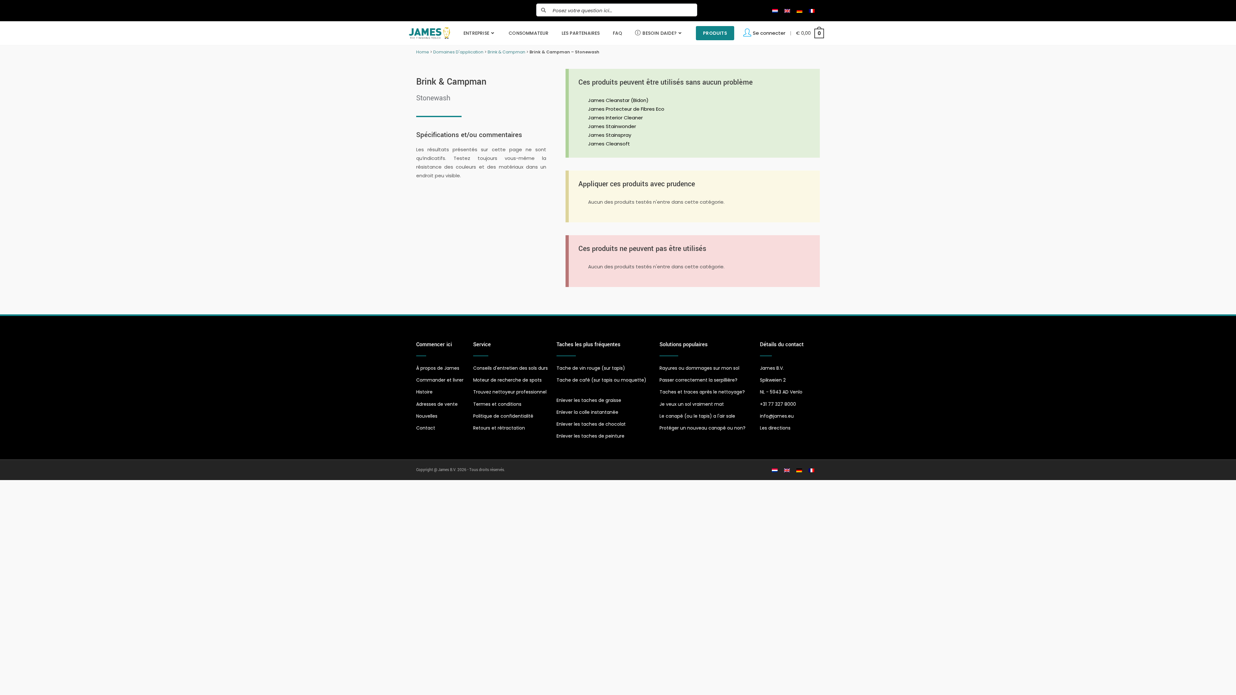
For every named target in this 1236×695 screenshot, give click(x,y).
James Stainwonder (612, 126)
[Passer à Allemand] (799, 10)
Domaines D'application (458, 52)
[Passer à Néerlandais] (775, 10)
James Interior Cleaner (615, 117)
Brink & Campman (506, 52)
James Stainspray (609, 135)
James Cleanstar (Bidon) (618, 100)
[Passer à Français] (812, 10)
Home (422, 52)
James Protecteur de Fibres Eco (626, 109)
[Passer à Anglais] (787, 10)
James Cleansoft (609, 143)
